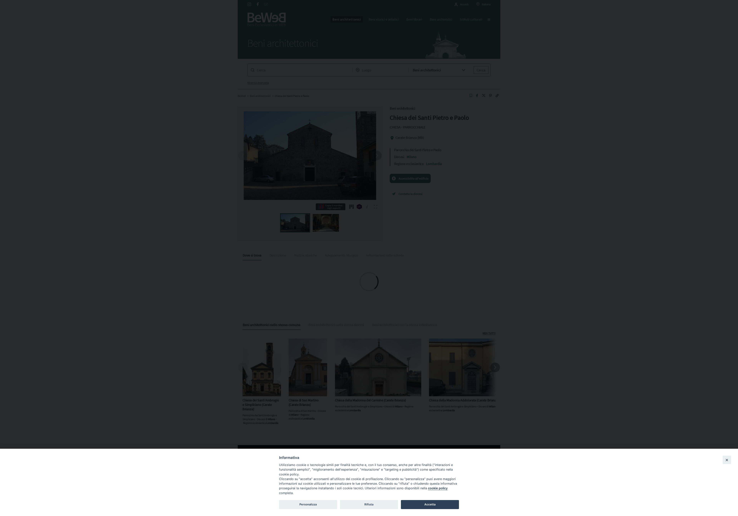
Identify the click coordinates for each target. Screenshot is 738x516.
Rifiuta (368, 504)
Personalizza (308, 504)
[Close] (727, 460)
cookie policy (438, 488)
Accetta (429, 504)
